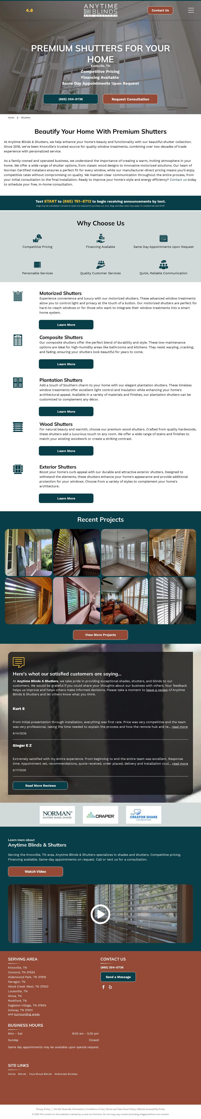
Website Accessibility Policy (151, 1109)
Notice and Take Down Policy (121, 1109)
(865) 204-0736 (111, 967)
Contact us (178, 180)
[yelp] (110, 987)
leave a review (157, 690)
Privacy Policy (43, 1109)
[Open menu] (191, 10)
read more (180, 727)
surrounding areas (27, 1014)
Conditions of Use (95, 1109)
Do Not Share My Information (69, 1109)
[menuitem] (13, 1074)
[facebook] (103, 987)
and (10, 1014)
